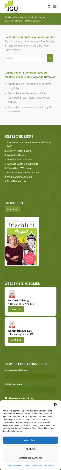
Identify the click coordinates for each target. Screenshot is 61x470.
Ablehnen (30, 449)
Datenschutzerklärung (33, 465)
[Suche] (47, 6)
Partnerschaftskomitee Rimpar (23, 172)
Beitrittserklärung (18, 300)
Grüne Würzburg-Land (19, 150)
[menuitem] (47, 6)
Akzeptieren (30, 440)
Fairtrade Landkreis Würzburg (22, 163)
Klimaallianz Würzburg (19, 168)
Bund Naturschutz (16, 181)
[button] (56, 404)
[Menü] (54, 6)
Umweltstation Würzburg (20, 159)
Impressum (49, 465)
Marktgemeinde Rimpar (19, 176)
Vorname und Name (16, 370)
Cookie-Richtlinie (14, 465)
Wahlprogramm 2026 (20, 331)
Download (12, 209)
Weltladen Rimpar (16, 155)
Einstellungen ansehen (30, 457)
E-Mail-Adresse (13, 384)
